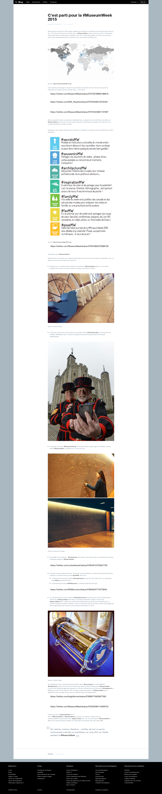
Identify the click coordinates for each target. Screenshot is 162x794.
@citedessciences (80, 597)
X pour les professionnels (132, 772)
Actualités (40, 772)
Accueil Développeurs (102, 770)
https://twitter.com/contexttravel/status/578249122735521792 (78, 565)
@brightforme (52, 686)
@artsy (57, 580)
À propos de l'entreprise (44, 770)
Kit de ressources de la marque (46, 774)
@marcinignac (88, 684)
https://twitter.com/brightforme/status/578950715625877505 (78, 696)
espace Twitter (77, 718)
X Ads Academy (129, 782)
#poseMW (76, 575)
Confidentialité (70, 790)
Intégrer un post (12, 776)
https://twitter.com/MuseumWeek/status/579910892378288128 (79, 246)
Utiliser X (69, 772)
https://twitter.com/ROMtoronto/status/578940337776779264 (78, 589)
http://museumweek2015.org (62, 84)
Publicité (127, 770)
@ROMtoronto (72, 583)
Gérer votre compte (72, 778)
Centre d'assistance (72, 770)
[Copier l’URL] (71, 24)
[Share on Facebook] (66, 24)
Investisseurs (41, 778)
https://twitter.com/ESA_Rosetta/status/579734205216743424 (79, 102)
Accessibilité (12, 774)
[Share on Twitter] (64, 24)
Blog (27, 2)
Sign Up (143, 2)
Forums (98, 774)
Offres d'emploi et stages (44, 776)
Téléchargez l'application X (16, 782)
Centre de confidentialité (15, 778)
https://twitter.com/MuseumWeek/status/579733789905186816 (79, 93)
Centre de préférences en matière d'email (78, 780)
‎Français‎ (134, 2)
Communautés (100, 776)
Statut (10, 772)
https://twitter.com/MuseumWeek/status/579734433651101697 (79, 112)
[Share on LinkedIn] (69, 24)
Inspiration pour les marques (133, 780)
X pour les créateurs (72, 774)
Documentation (100, 772)
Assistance (69, 766)
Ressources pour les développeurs (106, 766)
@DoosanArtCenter (70, 446)
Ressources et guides (131, 774)
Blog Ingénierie (100, 780)
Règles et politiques (72, 782)
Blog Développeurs (101, 778)
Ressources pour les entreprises (134, 766)
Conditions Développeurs (103, 782)
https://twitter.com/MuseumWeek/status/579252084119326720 (79, 706)
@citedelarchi (107, 688)
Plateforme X (12, 766)
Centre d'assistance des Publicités (76, 776)
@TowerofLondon (92, 332)
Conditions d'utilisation (102, 790)
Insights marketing (130, 778)
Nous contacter (70, 785)
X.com (10, 770)
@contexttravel (72, 557)
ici (70, 124)
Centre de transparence (15, 780)
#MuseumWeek (83, 33)
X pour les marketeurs (131, 776)
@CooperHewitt (79, 578)
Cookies (39, 790)
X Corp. (39, 766)
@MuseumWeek (57, 716)
